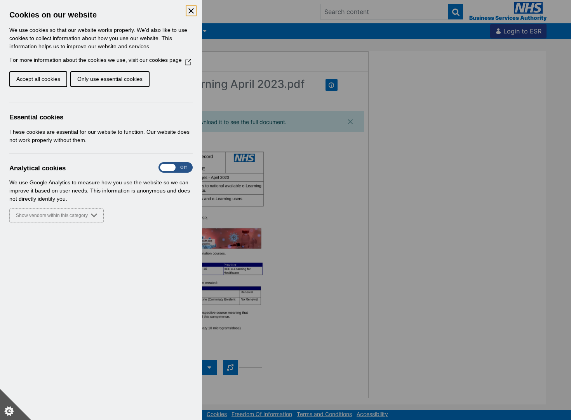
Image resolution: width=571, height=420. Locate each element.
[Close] (191, 11)
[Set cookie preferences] (15, 404)
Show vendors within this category (52, 215)
